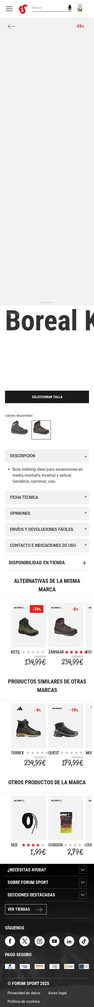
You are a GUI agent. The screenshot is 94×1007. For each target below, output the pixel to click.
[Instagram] (40, 941)
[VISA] (25, 966)
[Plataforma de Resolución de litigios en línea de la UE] (84, 966)
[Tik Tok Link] (84, 941)
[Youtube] (54, 941)
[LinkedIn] (69, 941)
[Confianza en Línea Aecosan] (69, 966)
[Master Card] (40, 966)
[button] (83, 989)
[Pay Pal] (10, 966)
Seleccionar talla (47, 397)
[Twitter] (25, 941)
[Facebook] (10, 941)
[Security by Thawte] (54, 966)
